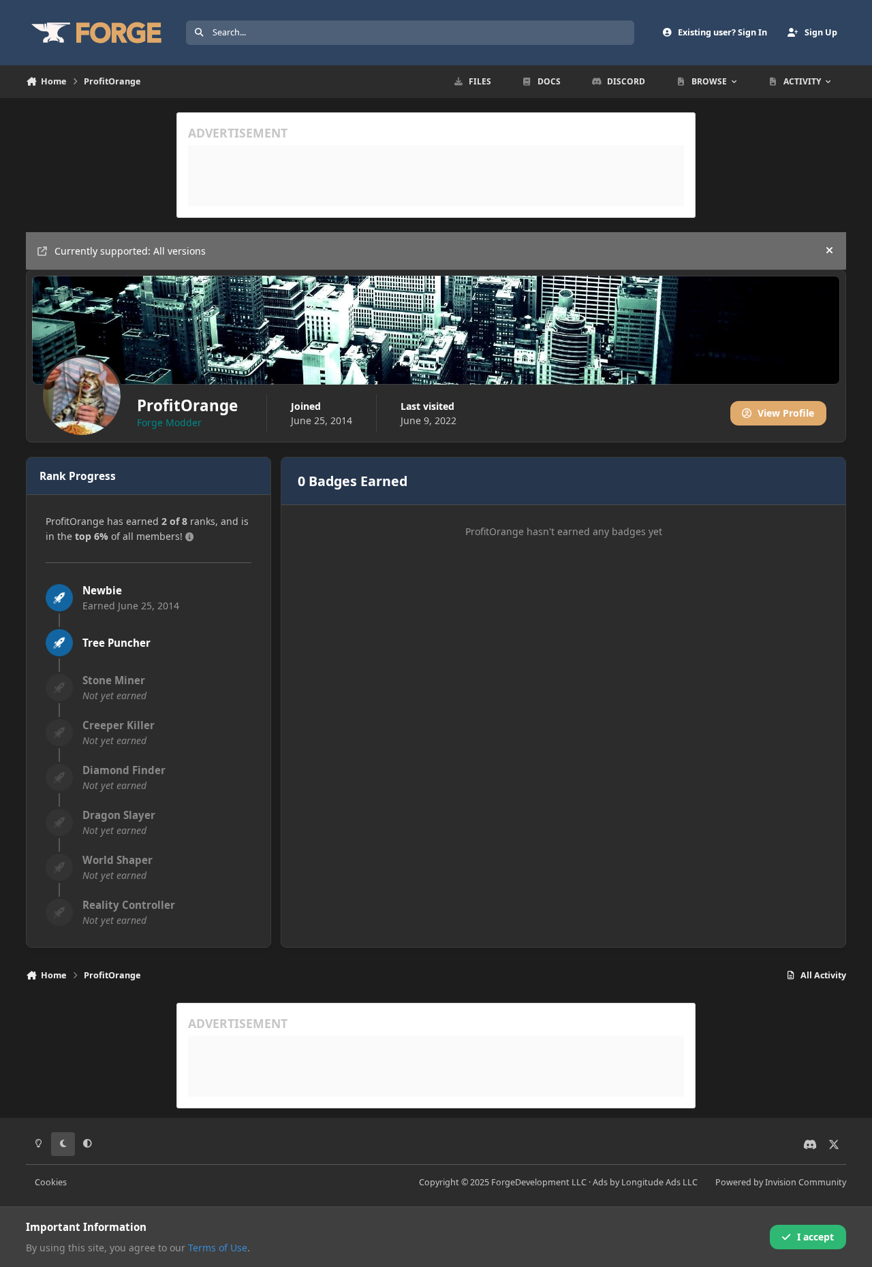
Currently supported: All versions (130, 250)
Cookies (51, 1182)
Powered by (780, 1182)
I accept (815, 1236)
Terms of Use (217, 1247)
